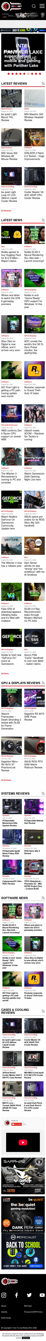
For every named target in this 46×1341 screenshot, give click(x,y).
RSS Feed (43, 83)
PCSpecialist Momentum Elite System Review (9, 823)
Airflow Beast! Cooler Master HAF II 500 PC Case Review (12, 1075)
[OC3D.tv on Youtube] (42, 1295)
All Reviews (6, 210)
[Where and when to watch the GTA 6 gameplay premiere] (34, 911)
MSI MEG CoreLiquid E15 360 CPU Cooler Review (34, 1075)
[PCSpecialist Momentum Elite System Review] (12, 806)
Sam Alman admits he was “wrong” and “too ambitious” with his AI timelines (34, 568)
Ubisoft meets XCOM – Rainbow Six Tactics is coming (34, 435)
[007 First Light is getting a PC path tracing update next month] (12, 979)
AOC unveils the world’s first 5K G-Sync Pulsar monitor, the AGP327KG (34, 347)
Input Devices (6, 109)
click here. (26, 1338)
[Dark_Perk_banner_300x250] (23, 1214)
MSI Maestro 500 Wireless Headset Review (33, 117)
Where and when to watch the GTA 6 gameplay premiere (10, 299)
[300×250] (23, 1251)
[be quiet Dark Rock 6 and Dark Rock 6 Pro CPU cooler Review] (34, 1089)
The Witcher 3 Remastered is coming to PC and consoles (11, 478)
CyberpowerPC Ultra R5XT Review (12, 882)
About (3, 1306)
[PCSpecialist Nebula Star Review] (34, 806)
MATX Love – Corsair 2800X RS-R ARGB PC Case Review (11, 1106)
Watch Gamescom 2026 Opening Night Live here (34, 476)
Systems (5, 815)
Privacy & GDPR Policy (33, 1312)
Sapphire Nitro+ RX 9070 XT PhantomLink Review (9, 766)
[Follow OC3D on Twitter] (29, 1295)
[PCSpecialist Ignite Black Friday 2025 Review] (12, 836)
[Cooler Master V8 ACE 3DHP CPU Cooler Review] (34, 1025)
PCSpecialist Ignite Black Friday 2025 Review (11, 853)
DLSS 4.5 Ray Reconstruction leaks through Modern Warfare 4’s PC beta (33, 614)
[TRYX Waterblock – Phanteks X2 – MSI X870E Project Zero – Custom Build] (34, 867)
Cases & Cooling (7, 186)
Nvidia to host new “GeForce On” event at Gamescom (11, 659)
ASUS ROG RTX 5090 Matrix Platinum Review (33, 764)
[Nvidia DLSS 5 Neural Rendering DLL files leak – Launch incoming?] (12, 911)
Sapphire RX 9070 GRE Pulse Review (34, 716)
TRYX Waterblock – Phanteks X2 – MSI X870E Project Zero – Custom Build (33, 885)
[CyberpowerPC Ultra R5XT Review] (12, 867)
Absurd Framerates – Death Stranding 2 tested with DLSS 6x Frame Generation (11, 721)
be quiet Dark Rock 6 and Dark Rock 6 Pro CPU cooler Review (33, 1106)
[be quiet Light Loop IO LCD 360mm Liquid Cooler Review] (12, 1025)
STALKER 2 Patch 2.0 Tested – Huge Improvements (34, 156)
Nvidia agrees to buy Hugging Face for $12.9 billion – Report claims (11, 256)
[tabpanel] (23, 52)
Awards (4, 1312)
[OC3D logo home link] (11, 6)
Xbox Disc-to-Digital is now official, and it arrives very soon (10, 345)
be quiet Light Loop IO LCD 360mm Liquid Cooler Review (9, 196)
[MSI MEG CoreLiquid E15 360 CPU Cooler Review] (34, 1058)
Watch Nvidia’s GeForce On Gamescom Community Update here (9, 522)
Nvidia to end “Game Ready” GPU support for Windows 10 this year (33, 301)
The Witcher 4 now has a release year (11, 564)
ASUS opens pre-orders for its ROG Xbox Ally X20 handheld (34, 521)
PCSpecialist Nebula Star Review (33, 821)
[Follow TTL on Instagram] (3, 1295)
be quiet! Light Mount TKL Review (9, 117)
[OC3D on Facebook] (16, 1295)
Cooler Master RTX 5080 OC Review (22, 63)
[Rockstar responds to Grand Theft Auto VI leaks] (34, 979)
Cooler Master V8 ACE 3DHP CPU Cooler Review (33, 195)
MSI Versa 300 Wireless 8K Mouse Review (9, 156)
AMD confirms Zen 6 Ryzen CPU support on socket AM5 (11, 435)
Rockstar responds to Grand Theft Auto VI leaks (34, 390)
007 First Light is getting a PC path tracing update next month (10, 391)
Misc (3, 246)
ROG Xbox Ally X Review (32, 852)
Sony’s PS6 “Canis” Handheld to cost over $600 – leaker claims (33, 659)
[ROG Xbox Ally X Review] (34, 836)
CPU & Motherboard (9, 425)
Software (28, 147)
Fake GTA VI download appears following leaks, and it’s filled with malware (11, 614)
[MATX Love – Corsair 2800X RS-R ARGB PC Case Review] (12, 1089)
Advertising (6, 1317)
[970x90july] (23, 30)
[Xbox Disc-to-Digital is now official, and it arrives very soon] (34, 943)
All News (5, 673)
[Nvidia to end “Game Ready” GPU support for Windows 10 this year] (12, 943)
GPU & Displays (30, 290)
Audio (26, 109)
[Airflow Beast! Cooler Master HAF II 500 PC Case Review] (12, 1058)
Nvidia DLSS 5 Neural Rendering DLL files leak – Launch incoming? (34, 256)
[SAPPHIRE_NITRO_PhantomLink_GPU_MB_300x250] (23, 1176)
